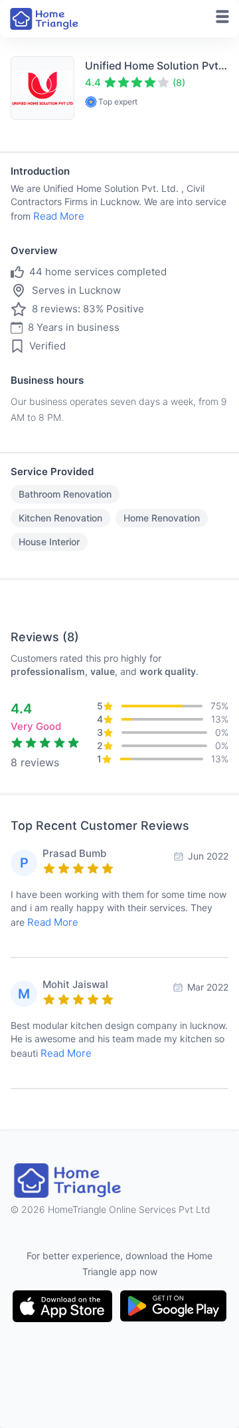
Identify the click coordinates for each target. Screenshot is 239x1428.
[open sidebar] (222, 16)
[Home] (45, 19)
